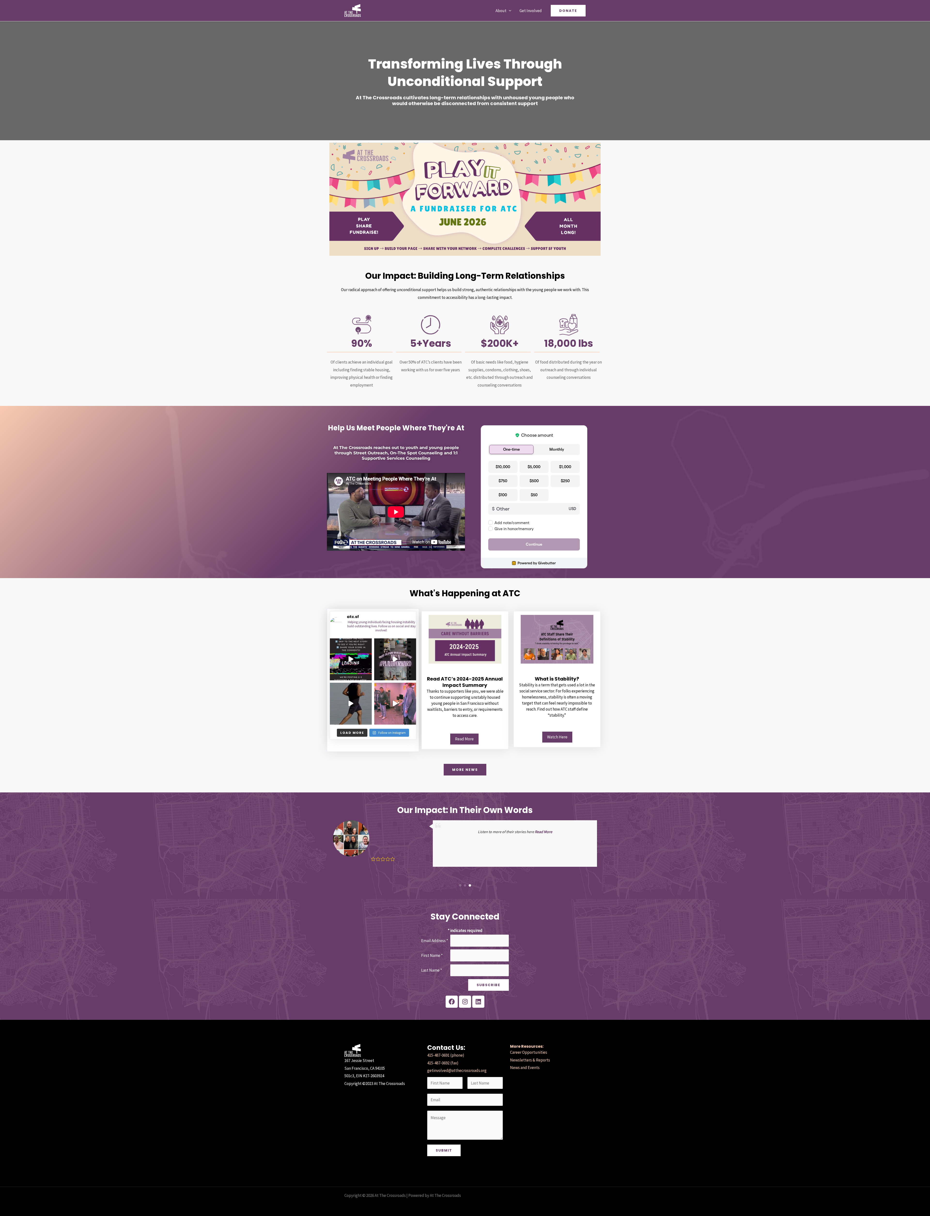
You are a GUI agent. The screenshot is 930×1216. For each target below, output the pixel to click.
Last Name (431, 970)
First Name (432, 955)
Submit (444, 1150)
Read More (464, 739)
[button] (508, 10)
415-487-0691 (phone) (445, 1055)
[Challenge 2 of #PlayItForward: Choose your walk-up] (351, 704)
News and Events (525, 1067)
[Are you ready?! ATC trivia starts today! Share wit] (351, 659)
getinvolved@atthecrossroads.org (457, 1070)
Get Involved (530, 10)
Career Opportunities (528, 1052)
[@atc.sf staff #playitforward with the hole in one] (395, 704)
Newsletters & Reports (530, 1060)
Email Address (434, 940)
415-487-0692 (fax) (442, 1063)
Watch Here (557, 737)
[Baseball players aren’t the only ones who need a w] (395, 659)
